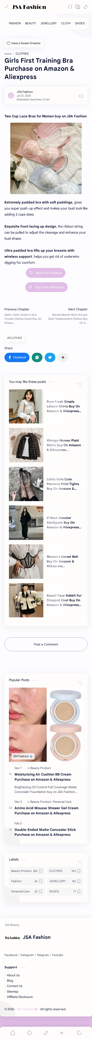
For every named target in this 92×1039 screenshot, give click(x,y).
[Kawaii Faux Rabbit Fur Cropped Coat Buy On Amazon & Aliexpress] (26, 600)
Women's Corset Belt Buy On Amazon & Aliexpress (62, 561)
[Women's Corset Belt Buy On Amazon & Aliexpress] (26, 561)
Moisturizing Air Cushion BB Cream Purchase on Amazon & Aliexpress (43, 777)
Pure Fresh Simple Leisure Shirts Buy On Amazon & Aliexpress (63, 406)
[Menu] (46, 1033)
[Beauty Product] (40, 768)
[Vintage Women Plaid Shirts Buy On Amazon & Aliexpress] (26, 445)
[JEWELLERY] (48, 23)
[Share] (62, 1033)
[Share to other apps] (63, 357)
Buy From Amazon (49, 273)
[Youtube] (57, 955)
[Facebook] (10, 955)
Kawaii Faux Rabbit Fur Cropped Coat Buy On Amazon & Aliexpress (64, 600)
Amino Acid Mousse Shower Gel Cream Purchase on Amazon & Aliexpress (47, 810)
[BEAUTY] (30, 23)
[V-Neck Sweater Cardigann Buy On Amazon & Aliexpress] (26, 523)
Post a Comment (46, 644)
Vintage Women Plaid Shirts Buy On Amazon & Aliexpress (64, 445)
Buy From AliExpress (49, 287)
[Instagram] (27, 955)
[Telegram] (43, 955)
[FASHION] (15, 23)
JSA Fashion (25, 1009)
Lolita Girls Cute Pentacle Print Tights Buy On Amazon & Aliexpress (63, 484)
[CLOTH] (66, 23)
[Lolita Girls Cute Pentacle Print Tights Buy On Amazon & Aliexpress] (26, 484)
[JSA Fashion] (25, 92)
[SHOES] (80, 23)
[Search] (70, 6)
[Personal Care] (62, 801)
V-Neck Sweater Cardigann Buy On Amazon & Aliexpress (63, 522)
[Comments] (79, 1033)
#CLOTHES (14, 338)
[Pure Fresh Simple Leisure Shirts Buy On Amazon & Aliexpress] (26, 406)
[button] (77, 6)
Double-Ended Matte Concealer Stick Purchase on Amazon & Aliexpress (45, 832)
